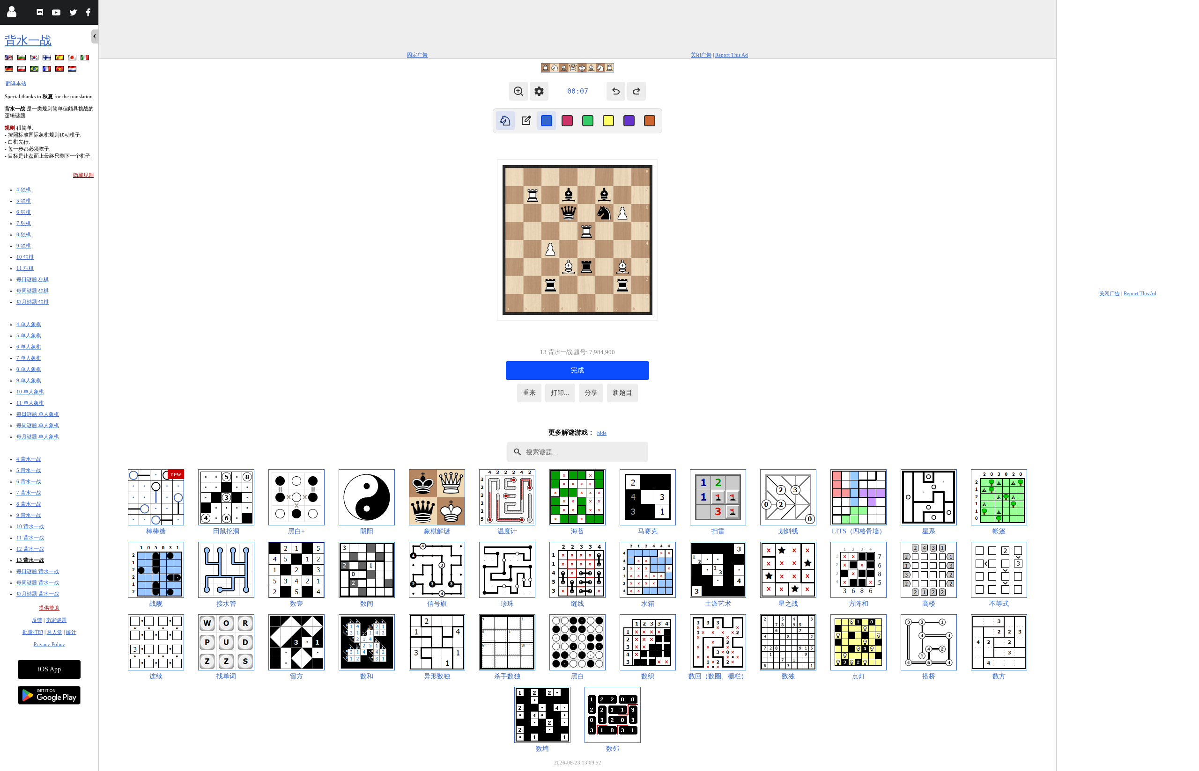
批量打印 (32, 632)
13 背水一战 (30, 560)
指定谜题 (56, 620)
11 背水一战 (30, 537)
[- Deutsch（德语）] (10, 70)
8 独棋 (23, 234)
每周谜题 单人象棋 (37, 425)
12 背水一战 (30, 549)
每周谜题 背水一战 (37, 582)
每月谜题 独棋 (32, 302)
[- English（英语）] (10, 59)
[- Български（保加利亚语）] (22, 59)
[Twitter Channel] (74, 13)
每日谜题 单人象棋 (37, 414)
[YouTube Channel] (57, 13)
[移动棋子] (505, 120)
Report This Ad (731, 55)
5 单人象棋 (28, 335)
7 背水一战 (28, 492)
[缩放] (518, 91)
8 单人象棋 (28, 369)
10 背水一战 (30, 526)
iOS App (49, 669)
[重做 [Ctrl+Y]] (636, 91)
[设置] (539, 91)
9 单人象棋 (28, 380)
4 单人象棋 (28, 324)
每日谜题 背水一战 (37, 571)
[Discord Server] (41, 13)
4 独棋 (23, 189)
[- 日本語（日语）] (73, 59)
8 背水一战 (28, 504)
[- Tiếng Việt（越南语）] (60, 70)
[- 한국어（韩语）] (35, 59)
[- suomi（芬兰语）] (48, 59)
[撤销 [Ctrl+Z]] (616, 91)
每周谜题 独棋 (32, 290)
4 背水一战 (28, 459)
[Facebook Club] (90, 13)
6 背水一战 (28, 481)
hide (602, 433)
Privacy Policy (49, 644)
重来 (529, 392)
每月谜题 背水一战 (37, 593)
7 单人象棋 (28, 358)
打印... (560, 392)
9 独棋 (23, 245)
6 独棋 (23, 212)
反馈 (37, 620)
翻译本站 (16, 83)
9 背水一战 (28, 515)
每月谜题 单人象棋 (37, 436)
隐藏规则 (83, 175)
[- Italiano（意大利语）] (86, 59)
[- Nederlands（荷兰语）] (73, 70)
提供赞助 (49, 608)
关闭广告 (701, 55)
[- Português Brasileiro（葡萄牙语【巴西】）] (35, 70)
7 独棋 (23, 223)
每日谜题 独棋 (32, 279)
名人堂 (54, 632)
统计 (71, 632)
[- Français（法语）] (48, 70)
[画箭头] (526, 120)
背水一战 (28, 40)
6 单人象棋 (28, 346)
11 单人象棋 (30, 403)
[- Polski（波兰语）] (22, 70)
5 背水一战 (28, 470)
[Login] (11, 13)
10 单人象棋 (30, 391)
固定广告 (417, 55)
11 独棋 (25, 268)
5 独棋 (23, 201)
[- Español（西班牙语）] (60, 59)
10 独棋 (25, 257)
